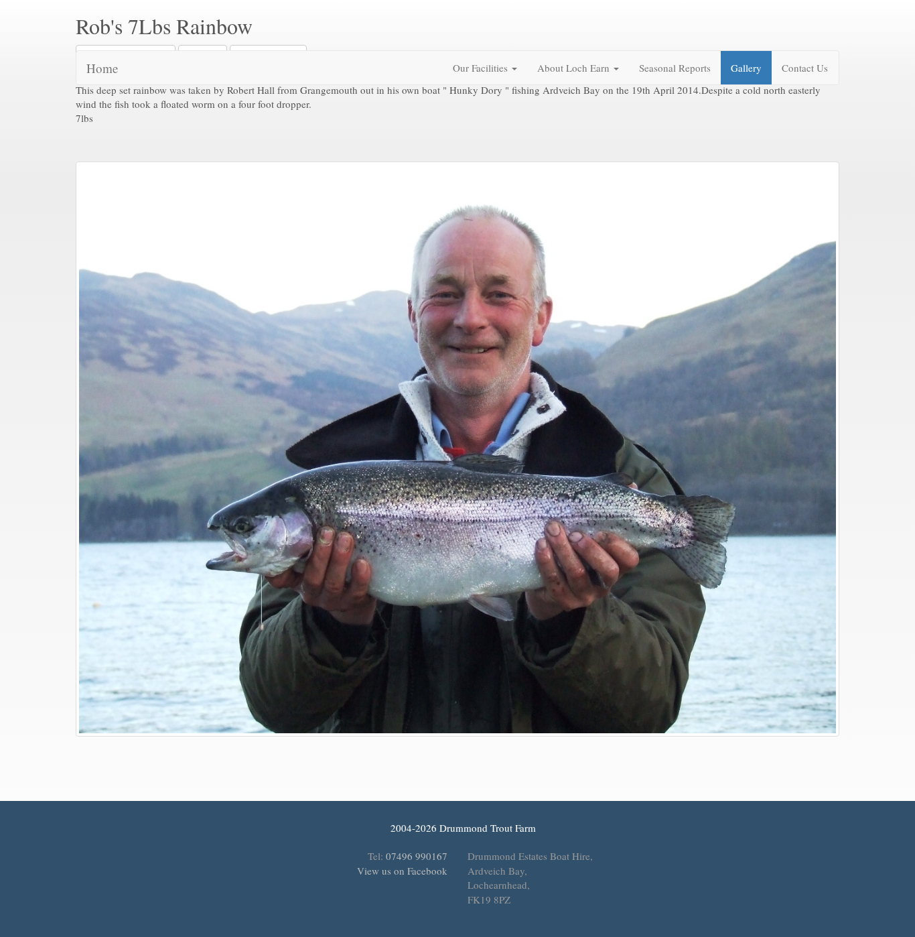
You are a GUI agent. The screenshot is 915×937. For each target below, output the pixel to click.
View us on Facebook (400, 870)
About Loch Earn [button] (574, 67)
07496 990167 (416, 856)
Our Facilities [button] (481, 67)
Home (102, 68)
